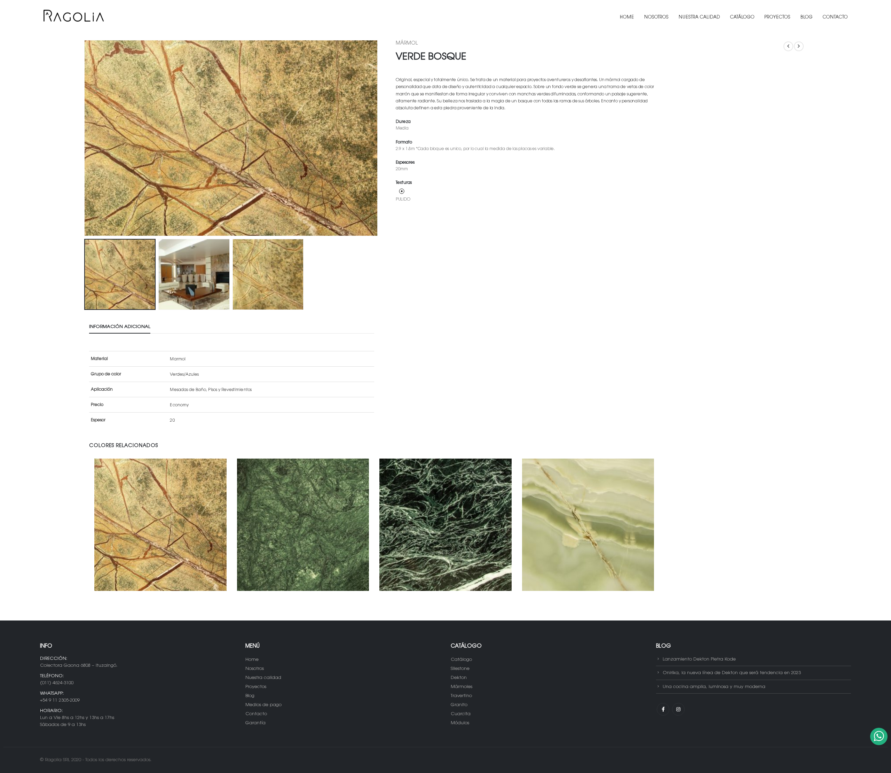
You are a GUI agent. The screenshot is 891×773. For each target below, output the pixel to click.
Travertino (461, 696)
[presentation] (85, 138)
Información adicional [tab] (119, 327)
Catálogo (742, 17)
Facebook (663, 709)
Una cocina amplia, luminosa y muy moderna (714, 686)
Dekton (459, 678)
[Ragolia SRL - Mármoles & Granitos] (73, 17)
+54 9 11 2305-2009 (60, 700)
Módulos (460, 723)
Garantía (255, 723)
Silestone (460, 668)
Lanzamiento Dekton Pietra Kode (699, 659)
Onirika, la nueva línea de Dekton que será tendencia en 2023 (732, 673)
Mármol (407, 43)
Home (627, 17)
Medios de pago (263, 705)
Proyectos (777, 17)
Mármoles (461, 687)
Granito (459, 705)
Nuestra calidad (699, 17)
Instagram (678, 709)
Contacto (835, 17)
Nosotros (656, 17)
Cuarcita (461, 714)
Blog (807, 17)
